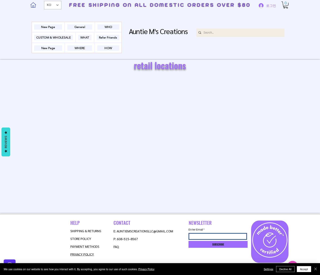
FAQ (116, 246)
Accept (304, 269)
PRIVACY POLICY (82, 254)
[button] (285, 5)
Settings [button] (268, 269)
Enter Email (196, 229)
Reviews (6, 142)
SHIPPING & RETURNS (85, 231)
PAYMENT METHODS (84, 246)
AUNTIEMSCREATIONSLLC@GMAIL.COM (145, 231)
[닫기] (315, 269)
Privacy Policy (146, 269)
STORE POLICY (81, 238)
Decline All (285, 269)
